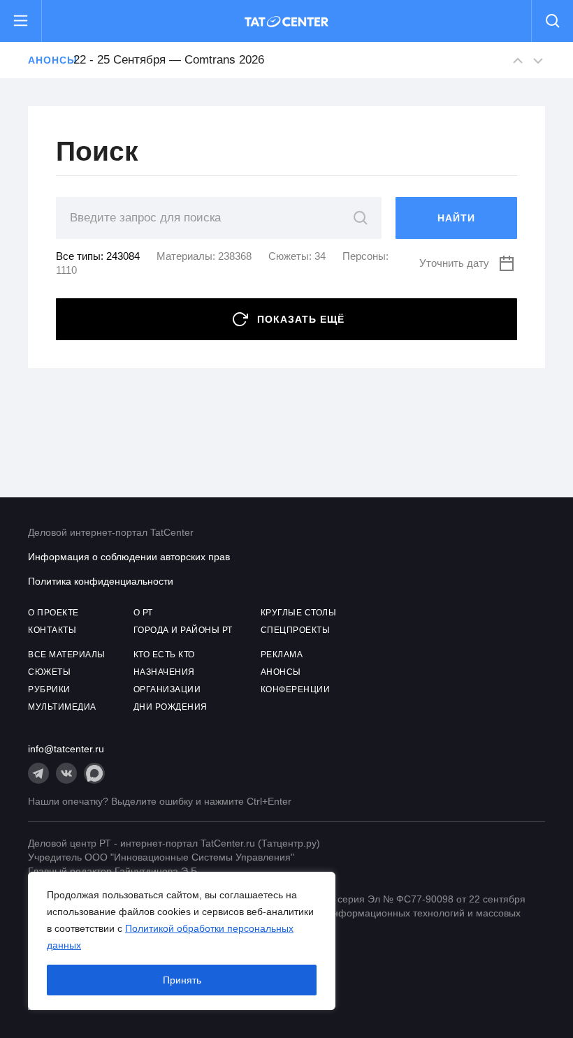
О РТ (143, 612)
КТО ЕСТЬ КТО (164, 654)
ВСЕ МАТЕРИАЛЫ (67, 654)
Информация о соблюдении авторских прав (129, 556)
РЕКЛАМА (282, 654)
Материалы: (204, 256)
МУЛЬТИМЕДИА (62, 707)
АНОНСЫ (281, 672)
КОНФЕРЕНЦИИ (296, 689)
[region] (181, 941)
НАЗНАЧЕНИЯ (164, 672)
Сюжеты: (297, 256)
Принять (182, 980)
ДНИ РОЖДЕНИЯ (170, 707)
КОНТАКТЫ (52, 630)
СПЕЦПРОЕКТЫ (296, 630)
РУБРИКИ (49, 689)
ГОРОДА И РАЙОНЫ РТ (183, 630)
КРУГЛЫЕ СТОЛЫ (299, 612)
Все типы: (98, 256)
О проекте (53, 612)
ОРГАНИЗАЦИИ (167, 689)
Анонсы (43, 60)
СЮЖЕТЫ (49, 672)
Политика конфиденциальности (100, 581)
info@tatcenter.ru (66, 748)
